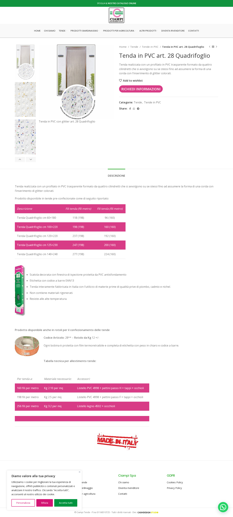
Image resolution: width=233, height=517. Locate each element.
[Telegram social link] (138, 108)
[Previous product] (209, 46)
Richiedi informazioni (141, 89)
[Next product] (216, 46)
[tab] (116, 174)
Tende (134, 46)
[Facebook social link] (130, 108)
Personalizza (23, 502)
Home (123, 46)
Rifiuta (44, 502)
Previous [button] (20, 159)
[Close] (79, 472)
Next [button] (31, 159)
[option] (25, 62)
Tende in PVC (150, 46)
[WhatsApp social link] (134, 108)
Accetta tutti (65, 502)
